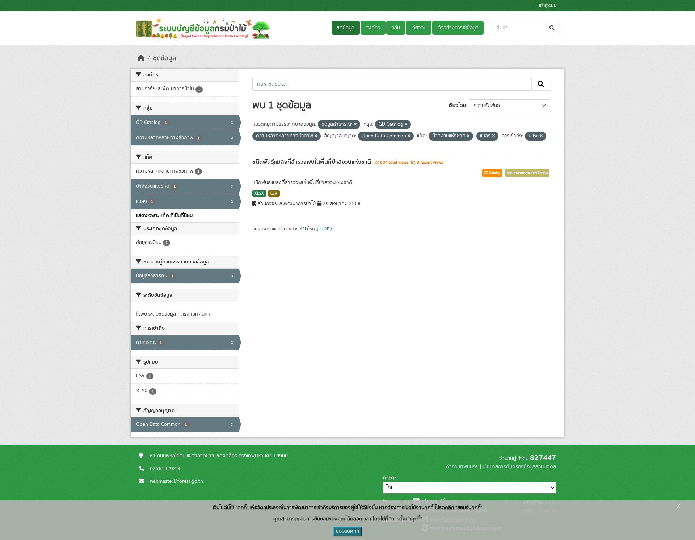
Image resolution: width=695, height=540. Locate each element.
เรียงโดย (457, 105)
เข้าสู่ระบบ (548, 5)
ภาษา (389, 478)
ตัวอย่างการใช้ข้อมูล (458, 28)
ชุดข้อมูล (345, 28)
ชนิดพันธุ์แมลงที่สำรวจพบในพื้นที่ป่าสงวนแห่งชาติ (312, 162)
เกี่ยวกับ (418, 28)
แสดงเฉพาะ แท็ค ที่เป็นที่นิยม (164, 215)
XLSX (259, 193)
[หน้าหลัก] (141, 58)
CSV (273, 193)
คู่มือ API (323, 228)
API (303, 228)
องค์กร (373, 28)
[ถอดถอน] (355, 125)
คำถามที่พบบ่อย (462, 466)
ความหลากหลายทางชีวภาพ (527, 172)
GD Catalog (492, 172)
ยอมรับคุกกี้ (347, 531)
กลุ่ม (395, 28)
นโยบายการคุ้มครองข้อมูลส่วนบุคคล (519, 466)
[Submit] (552, 28)
